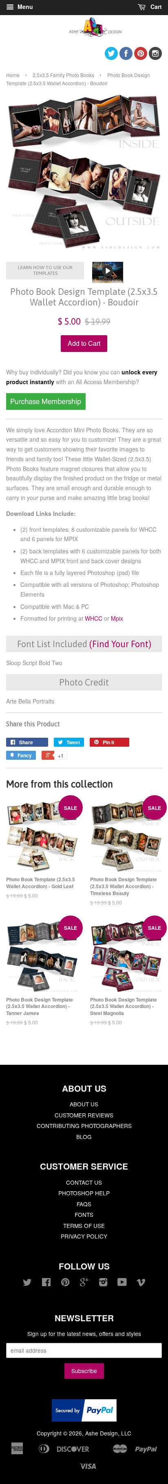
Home (13, 74)
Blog (84, 1136)
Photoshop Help (84, 1193)
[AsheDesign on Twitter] (111, 57)
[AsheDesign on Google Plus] (84, 1283)
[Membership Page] (46, 407)
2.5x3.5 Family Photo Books (63, 74)
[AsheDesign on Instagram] (155, 57)
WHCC (93, 618)
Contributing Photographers (84, 1125)
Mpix (117, 618)
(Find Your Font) (120, 644)
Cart (155, 6)
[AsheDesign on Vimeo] (141, 1283)
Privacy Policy (84, 1236)
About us (84, 1104)
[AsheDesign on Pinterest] (140, 57)
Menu (24, 6)
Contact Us (84, 1182)
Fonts (84, 1214)
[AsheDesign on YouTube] (122, 1283)
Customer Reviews (84, 1115)
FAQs (84, 1204)
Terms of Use (84, 1225)
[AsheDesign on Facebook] (126, 57)
